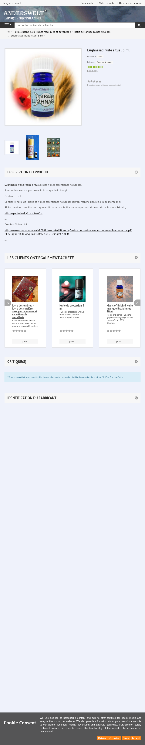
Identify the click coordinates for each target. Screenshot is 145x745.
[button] (72, 258)
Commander (87, 3)
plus (121, 377)
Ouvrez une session (130, 3)
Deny (126, 738)
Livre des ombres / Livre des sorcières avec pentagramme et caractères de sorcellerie (24, 311)
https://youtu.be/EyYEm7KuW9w (23, 213)
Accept (136, 738)
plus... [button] (25, 341)
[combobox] (15, 3)
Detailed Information (109, 738)
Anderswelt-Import (104, 62)
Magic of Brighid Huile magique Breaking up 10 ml (120, 308)
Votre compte (106, 3)
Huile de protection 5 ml (71, 307)
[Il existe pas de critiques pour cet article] (19, 331)
